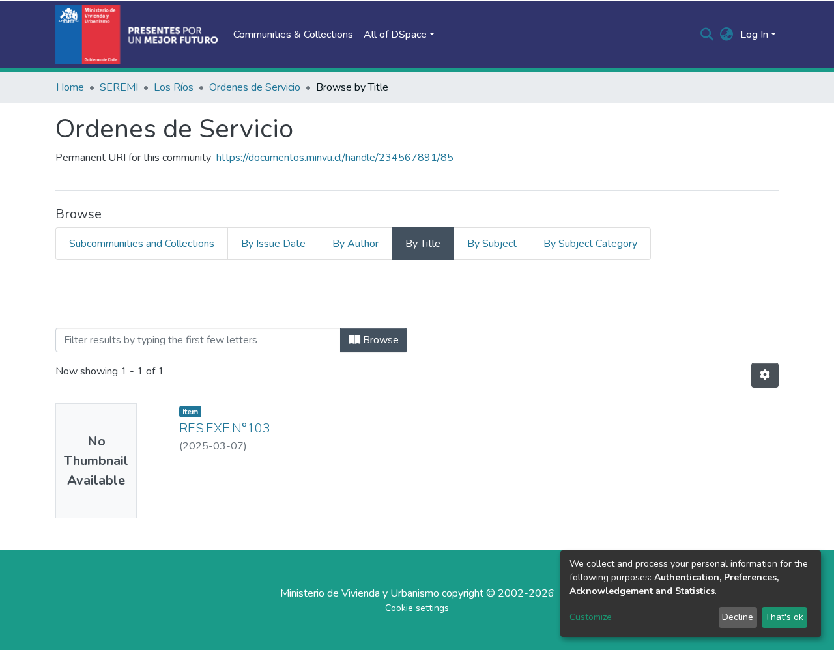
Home (70, 87)
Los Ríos (174, 87)
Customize (590, 617)
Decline (737, 617)
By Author (355, 243)
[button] (727, 34)
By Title (422, 243)
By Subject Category (590, 243)
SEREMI (119, 87)
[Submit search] (707, 34)
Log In (754, 34)
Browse (379, 340)
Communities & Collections (293, 34)
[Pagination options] (765, 375)
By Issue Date (273, 243)
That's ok (784, 617)
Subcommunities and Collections (141, 243)
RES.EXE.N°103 (224, 428)
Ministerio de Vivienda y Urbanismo (359, 593)
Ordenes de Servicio (254, 87)
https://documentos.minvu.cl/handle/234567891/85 (334, 157)
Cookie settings (417, 608)
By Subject (492, 243)
